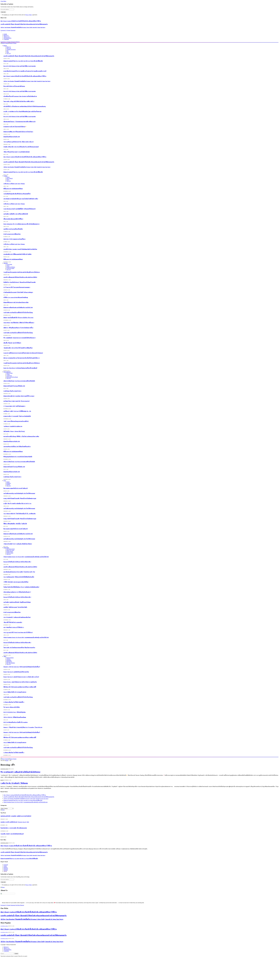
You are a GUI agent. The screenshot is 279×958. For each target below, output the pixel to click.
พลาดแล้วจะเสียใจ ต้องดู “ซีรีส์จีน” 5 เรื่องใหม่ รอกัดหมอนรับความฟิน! (21, 436)
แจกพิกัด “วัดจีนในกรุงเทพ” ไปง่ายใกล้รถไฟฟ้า (15, 607)
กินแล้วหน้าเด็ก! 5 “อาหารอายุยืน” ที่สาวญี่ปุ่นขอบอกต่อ (14, 828)
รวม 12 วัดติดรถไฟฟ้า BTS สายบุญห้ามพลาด (14, 692)
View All (8, 53)
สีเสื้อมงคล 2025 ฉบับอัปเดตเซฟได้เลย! (13, 188)
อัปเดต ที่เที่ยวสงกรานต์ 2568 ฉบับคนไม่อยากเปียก (16, 302)
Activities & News (4, 932)
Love (4, 480)
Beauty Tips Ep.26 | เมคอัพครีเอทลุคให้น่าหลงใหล (16, 671)
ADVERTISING (7, 38)
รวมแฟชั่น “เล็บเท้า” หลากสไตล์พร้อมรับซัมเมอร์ (12, 833)
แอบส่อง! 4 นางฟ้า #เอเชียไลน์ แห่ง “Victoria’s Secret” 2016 (15, 822)
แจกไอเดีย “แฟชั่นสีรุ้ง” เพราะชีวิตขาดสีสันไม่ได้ (15, 214)
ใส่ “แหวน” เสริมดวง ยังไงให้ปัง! (11, 707)
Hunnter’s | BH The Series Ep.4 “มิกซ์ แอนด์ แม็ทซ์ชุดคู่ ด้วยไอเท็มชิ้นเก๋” (21, 666)
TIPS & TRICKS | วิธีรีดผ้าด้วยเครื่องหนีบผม (14, 717)
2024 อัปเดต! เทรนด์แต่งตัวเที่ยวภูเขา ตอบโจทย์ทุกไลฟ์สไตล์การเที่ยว (20, 198)
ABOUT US (6, 36)
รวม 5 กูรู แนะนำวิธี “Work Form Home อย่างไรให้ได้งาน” (18, 632)
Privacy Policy (28, 14)
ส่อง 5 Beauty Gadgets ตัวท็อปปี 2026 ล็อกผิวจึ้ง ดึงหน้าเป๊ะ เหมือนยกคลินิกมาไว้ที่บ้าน (21, 21)
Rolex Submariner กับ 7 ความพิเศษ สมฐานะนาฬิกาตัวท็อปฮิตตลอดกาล (21, 224)
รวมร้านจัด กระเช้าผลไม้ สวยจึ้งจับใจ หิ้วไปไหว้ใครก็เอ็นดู (18, 312)
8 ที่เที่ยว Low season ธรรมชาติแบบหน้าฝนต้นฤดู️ (15, 297)
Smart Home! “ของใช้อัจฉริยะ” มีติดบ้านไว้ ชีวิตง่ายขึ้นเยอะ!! (18, 322)
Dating (8, 481)
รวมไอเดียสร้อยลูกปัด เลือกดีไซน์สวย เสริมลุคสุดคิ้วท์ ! (17, 193)
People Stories (9, 551)
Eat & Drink (9, 264)
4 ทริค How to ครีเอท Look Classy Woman (14, 183)
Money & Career (10, 550)
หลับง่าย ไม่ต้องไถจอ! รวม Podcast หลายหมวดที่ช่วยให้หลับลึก (19, 381)
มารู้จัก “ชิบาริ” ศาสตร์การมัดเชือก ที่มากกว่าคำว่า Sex (17, 503)
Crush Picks (9, 375)
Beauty (5, 45)
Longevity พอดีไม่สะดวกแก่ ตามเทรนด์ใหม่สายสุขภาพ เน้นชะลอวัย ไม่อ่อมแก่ (23, 353)
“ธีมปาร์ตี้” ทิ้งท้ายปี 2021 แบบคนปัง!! (12, 622)
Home (7, 760)
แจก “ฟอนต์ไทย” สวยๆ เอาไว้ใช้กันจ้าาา (13, 627)
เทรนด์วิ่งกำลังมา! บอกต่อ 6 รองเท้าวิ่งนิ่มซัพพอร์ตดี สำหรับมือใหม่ (20, 249)
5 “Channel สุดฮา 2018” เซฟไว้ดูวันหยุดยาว (14, 406)
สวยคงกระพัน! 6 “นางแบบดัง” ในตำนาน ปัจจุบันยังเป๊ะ (17, 416)
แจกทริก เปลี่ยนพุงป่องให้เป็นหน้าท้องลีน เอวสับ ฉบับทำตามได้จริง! (20, 277)
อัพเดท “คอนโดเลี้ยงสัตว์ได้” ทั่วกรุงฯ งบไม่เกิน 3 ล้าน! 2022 (18, 317)
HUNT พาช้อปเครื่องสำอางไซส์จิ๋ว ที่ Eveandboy (15, 722)
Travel (7, 265)
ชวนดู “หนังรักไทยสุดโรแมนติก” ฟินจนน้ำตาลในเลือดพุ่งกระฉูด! (19, 498)
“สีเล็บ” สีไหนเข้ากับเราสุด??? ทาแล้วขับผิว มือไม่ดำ (16, 151)
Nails (7, 52)
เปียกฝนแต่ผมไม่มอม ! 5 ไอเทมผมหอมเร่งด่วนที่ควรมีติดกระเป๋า (19, 121)
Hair (7, 50)
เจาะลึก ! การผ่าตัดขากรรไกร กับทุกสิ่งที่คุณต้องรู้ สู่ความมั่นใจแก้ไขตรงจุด (22, 111)
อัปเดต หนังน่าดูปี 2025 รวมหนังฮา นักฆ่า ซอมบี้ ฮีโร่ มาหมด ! (18, 396)
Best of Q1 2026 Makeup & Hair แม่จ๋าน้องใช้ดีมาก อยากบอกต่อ (19, 66)
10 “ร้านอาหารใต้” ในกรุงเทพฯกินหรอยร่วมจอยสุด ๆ (16, 287)
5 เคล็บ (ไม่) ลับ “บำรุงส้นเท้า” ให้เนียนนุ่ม (14, 783)
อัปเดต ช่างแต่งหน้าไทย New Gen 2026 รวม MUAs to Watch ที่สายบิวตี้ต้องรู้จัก (23, 61)
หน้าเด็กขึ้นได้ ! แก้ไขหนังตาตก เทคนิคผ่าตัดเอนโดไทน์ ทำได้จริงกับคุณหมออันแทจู (24, 106)
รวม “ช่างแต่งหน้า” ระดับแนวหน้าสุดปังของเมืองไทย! (17, 617)
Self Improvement (10, 549)
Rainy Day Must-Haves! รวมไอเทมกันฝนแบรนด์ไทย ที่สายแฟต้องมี (20, 368)
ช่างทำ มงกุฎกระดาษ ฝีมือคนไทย (11, 234)
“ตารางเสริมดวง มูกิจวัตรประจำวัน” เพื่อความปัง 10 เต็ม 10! (18, 141)
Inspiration (6, 547)
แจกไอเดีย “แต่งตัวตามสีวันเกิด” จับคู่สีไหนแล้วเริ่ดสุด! (17, 602)
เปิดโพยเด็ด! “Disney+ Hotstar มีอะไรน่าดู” (14, 431)
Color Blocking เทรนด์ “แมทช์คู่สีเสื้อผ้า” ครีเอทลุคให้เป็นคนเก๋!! (19, 208)
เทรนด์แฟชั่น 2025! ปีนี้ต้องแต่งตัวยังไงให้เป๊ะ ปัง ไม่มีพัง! (17, 254)
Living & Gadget (10, 268)
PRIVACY (6, 35)
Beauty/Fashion (10, 657)
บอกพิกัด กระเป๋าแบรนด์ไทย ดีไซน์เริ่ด (13, 229)
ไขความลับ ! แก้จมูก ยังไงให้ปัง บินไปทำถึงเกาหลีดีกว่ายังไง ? (18, 101)
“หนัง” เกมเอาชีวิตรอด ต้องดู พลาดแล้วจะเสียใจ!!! (16, 421)
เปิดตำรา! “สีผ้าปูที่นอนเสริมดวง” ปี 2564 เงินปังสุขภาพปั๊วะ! (18, 327)
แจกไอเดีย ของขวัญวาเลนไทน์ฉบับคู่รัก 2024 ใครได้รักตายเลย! (19, 493)
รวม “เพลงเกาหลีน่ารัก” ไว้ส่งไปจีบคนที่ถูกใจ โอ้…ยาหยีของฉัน (19, 513)
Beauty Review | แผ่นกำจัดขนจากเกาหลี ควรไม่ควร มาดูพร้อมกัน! (20, 682)
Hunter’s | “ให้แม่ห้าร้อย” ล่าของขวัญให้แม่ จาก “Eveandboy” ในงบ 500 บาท (22, 727)
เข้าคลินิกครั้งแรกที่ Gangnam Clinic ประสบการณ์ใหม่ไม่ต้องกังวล (20, 96)
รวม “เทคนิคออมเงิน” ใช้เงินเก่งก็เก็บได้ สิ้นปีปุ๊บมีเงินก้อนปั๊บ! (18, 577)
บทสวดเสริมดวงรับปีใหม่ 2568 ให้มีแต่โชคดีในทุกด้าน (17, 446)
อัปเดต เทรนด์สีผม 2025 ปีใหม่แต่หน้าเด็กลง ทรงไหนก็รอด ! (18, 131)
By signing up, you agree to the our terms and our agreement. (19, 14)
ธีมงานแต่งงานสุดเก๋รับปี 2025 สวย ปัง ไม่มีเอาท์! (15, 488)
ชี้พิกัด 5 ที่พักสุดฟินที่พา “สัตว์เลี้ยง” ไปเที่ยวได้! (15, 523)
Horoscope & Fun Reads (12, 377)
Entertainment (7, 371)
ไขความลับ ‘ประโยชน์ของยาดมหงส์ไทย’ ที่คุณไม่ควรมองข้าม (19, 647)
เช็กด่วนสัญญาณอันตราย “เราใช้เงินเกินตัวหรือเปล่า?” (17, 592)
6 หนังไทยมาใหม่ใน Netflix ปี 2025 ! (12, 391)
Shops (7, 179)
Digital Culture (9, 552)
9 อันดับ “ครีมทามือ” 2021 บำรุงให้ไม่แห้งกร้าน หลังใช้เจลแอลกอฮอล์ (21, 146)
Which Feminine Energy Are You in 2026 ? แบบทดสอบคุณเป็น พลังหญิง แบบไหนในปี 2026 (26, 556)
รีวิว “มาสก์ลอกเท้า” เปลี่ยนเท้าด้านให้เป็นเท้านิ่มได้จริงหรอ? (20, 772)
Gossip (8, 374)
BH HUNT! (9, 661)
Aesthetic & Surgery (11, 49)
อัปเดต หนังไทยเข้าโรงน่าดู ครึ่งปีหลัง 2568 (14, 386)
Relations (8, 483)
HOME (5, 34)
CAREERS (6, 39)
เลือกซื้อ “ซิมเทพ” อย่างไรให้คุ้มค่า (12, 342)
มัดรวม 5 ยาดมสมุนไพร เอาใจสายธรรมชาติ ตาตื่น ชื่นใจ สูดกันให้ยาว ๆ (21, 358)
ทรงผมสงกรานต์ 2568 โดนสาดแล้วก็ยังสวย (14, 126)
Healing (8, 484)
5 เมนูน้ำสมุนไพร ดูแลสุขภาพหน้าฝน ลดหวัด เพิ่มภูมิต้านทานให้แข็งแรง (21, 272)
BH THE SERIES (10, 663)
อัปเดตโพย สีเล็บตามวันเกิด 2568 (11, 136)
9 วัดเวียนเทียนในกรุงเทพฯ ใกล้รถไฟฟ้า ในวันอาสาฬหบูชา (18, 292)
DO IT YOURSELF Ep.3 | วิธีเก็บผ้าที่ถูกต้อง (14, 712)
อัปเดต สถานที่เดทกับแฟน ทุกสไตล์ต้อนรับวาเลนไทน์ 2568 (18, 307)
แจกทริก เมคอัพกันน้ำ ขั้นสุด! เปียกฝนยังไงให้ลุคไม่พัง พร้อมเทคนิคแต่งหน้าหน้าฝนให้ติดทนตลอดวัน (24, 24)
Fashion (5, 175)
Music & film (9, 373)
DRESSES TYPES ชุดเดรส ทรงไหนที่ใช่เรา (14, 239)
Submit (16, 953)
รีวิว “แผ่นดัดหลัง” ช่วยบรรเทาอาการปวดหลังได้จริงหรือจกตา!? (19, 337)
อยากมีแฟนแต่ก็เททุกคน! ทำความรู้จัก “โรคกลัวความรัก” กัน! (19, 571)
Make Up (8, 47)
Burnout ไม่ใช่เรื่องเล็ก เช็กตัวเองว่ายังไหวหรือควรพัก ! (17, 561)
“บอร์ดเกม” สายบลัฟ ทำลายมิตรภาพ (12, 426)
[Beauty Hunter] (8, 43)
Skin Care (8, 48)
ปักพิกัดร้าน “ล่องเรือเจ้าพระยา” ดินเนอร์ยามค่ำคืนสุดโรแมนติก (19, 282)
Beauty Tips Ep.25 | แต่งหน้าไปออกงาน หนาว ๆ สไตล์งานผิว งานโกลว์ (21, 676)
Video (4, 656)
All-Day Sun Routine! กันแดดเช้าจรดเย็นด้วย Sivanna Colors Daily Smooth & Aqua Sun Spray (23, 27)
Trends (8, 177)
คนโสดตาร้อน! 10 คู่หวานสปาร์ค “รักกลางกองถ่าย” (16, 401)
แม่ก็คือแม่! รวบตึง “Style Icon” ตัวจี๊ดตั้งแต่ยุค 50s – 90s (17, 411)
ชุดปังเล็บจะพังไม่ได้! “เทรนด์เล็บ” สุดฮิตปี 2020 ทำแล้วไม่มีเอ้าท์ (16, 816)
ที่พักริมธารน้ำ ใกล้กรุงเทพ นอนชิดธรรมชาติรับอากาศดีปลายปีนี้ (19, 687)
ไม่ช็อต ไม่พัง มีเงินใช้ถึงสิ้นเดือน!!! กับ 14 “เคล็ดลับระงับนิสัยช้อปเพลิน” (21, 587)
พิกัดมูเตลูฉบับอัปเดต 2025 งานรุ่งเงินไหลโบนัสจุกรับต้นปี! (17, 456)
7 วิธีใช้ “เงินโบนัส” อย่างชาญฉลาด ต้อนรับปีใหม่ (15, 582)
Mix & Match (9, 178)
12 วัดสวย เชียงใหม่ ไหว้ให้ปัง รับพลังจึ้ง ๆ (13, 702)
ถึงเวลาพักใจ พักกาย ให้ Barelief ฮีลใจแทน (14, 86)
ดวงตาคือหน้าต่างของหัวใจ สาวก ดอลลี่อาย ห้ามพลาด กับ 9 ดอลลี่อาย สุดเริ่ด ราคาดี (24, 71)
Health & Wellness (10, 267)
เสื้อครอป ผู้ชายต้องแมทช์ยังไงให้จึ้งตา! (13, 219)
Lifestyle (5, 263)
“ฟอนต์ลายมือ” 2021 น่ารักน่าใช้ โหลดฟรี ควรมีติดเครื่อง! (18, 347)
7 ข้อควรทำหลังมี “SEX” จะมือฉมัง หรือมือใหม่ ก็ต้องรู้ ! (17, 543)
